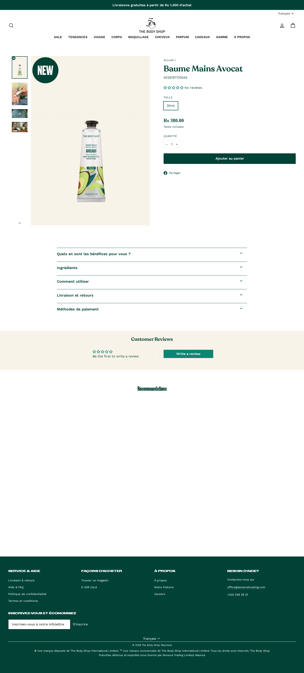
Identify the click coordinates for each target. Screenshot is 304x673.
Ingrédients (67, 268)
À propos (160, 580)
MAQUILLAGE (138, 37)
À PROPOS (242, 37)
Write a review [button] (188, 354)
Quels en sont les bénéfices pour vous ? (94, 254)
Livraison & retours (21, 580)
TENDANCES (77, 37)
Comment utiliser (73, 281)
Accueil (169, 60)
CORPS (116, 37)
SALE (58, 37)
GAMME (222, 37)
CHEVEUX (162, 37)
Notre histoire (164, 587)
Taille (168, 97)
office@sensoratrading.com (246, 587)
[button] (174, 88)
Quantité (170, 136)
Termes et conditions (23, 600)
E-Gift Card (89, 587)
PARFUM (182, 37)
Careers (159, 594)
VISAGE (99, 37)
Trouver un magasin (94, 580)
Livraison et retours (75, 295)
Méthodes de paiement (78, 309)
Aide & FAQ (16, 587)
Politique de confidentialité (27, 594)
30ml (171, 106)
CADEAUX (202, 37)
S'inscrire (80, 624)
